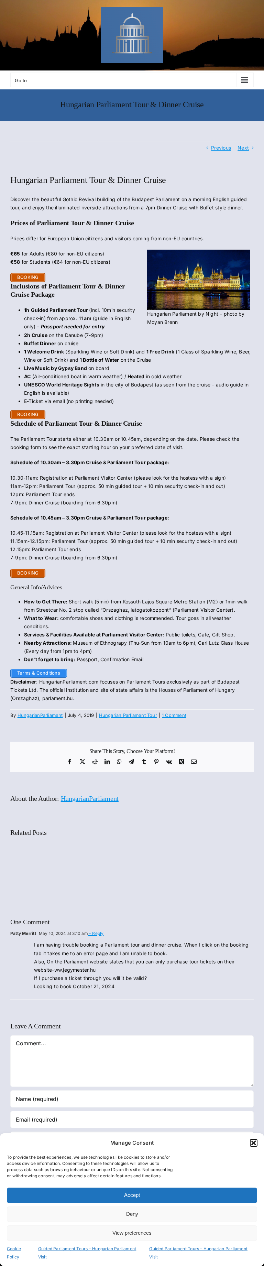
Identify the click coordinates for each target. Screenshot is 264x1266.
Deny (132, 1214)
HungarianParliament (40, 715)
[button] (253, 1142)
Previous (221, 148)
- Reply (96, 933)
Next (243, 148)
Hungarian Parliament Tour (128, 715)
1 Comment (174, 715)
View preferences (132, 1233)
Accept (132, 1195)
